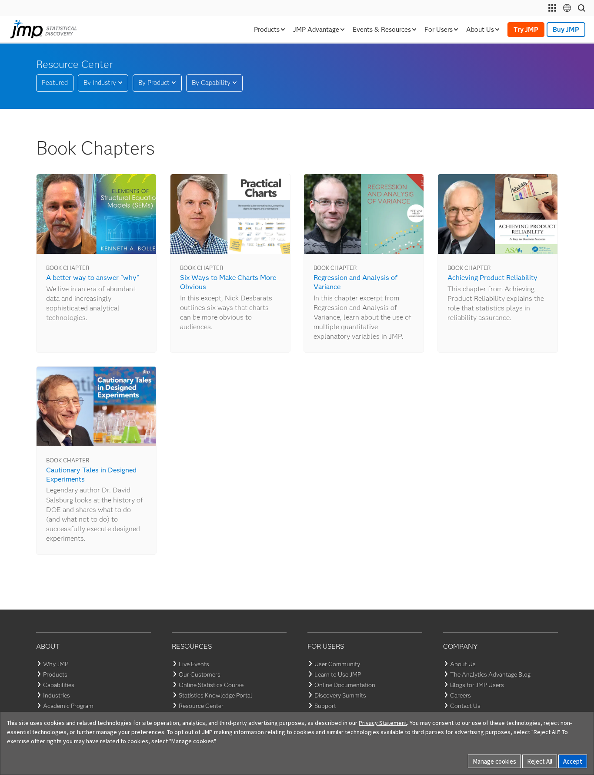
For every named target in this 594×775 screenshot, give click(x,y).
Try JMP (526, 30)
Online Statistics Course (211, 685)
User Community (337, 664)
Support (325, 706)
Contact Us (465, 706)
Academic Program (68, 706)
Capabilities (58, 685)
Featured (55, 83)
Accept (572, 761)
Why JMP (55, 664)
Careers (460, 695)
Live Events (194, 664)
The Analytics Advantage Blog (490, 674)
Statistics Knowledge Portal (215, 695)
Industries (56, 695)
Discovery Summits (340, 695)
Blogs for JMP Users (477, 685)
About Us (463, 664)
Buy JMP (566, 30)
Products (55, 674)
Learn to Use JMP (337, 674)
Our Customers (199, 674)
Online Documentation (344, 685)
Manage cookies (494, 761)
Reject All (539, 761)
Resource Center (201, 706)
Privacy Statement (383, 723)
